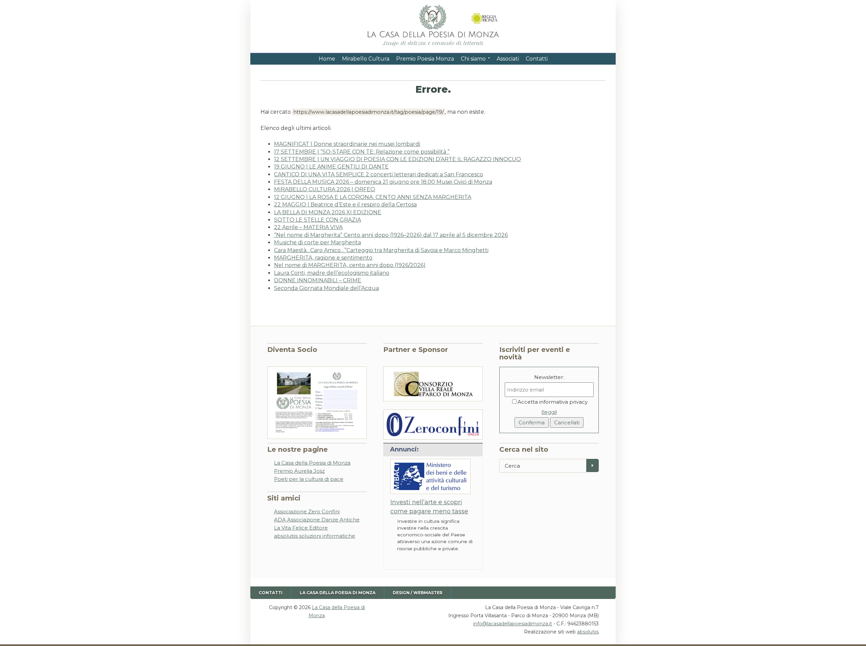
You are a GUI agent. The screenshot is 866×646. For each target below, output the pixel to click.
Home (327, 58)
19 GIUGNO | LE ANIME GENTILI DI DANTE (331, 166)
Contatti (537, 58)
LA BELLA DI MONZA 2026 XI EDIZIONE (327, 212)
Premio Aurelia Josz (299, 471)
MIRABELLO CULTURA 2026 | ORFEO (324, 189)
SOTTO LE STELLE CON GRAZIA (317, 220)
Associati (508, 58)
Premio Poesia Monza (425, 58)
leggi (549, 412)
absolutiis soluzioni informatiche (314, 536)
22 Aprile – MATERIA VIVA (308, 227)
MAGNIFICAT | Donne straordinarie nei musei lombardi (347, 144)
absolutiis (588, 632)
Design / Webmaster (417, 592)
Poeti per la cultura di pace (308, 479)
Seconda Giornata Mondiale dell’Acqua (326, 288)
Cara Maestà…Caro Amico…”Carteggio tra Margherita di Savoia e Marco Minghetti (381, 250)
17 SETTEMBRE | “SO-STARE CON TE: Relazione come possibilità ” (362, 152)
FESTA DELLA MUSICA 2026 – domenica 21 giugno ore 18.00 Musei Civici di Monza (383, 182)
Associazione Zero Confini (307, 511)
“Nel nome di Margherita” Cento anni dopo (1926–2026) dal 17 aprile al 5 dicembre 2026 (391, 235)
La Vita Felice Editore (301, 528)
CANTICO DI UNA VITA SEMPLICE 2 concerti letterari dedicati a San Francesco (378, 174)
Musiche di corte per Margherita (317, 242)
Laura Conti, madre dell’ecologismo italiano (331, 273)
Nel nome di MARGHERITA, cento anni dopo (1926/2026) (350, 265)
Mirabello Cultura (365, 58)
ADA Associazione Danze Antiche (317, 519)
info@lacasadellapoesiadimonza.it (512, 624)
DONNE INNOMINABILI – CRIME (317, 280)
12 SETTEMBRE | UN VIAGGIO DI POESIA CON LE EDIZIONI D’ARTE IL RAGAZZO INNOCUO (397, 159)
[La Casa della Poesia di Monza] (433, 46)
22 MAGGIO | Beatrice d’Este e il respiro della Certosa (345, 204)
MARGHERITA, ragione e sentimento (323, 257)
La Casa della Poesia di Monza (312, 463)
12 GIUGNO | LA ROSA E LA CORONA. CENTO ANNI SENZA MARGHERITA (372, 197)
